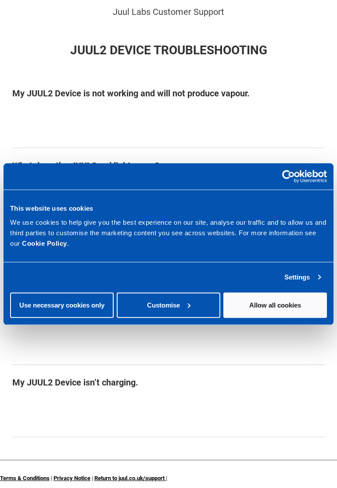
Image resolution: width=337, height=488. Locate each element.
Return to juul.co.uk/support (130, 478)
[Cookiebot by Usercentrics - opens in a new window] (288, 176)
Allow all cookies (275, 304)
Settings (297, 277)
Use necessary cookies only (61, 304)
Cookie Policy (44, 243)
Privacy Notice (72, 478)
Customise (163, 304)
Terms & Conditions (25, 478)
